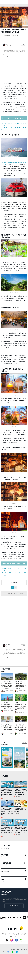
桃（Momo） (8, 44)
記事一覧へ (23, 44)
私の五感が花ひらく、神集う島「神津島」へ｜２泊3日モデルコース (7, 706)
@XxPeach (18, 86)
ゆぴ (24, 712)
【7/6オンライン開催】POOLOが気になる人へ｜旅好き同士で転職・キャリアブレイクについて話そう (7, 811)
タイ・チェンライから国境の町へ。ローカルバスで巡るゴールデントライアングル (7, 686)
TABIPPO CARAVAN (6, 681)
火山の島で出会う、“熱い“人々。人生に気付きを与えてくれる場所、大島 (20, 707)
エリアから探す (18, 681)
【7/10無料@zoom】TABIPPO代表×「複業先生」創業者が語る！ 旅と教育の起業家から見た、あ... (7, 792)
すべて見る (24, 742)
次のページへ (14, 582)
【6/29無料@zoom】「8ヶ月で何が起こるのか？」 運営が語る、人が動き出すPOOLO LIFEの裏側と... (7, 830)
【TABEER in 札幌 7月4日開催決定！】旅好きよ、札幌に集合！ (20, 809)
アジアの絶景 (6, 593)
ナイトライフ (20, 593)
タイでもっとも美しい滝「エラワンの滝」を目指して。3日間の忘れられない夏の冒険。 (20, 728)
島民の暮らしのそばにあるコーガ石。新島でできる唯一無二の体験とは (7, 728)
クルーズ (13, 593)
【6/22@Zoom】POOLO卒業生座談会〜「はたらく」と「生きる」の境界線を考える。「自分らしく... (20, 829)
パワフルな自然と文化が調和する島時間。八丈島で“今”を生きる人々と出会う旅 (21, 686)
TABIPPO (17, 703)
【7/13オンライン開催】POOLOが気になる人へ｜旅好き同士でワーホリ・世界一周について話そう (20, 791)
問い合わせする (14, 905)
